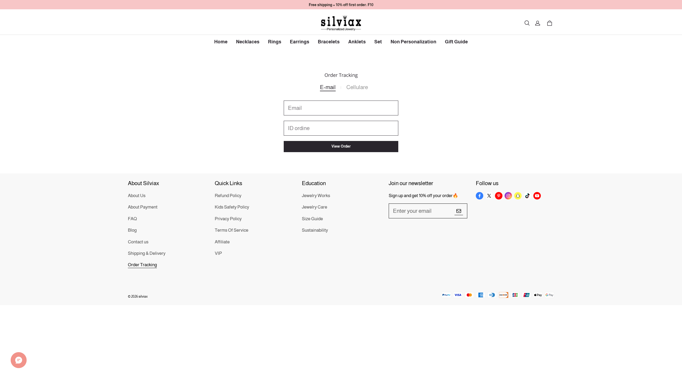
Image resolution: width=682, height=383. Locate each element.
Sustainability (315, 230)
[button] (527, 23)
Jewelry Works (316, 195)
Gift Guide (456, 41)
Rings (274, 41)
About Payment (142, 207)
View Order (341, 146)
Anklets (357, 41)
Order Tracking (142, 264)
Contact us (138, 241)
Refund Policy (228, 195)
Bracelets (329, 41)
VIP (218, 253)
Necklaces (247, 41)
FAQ (132, 218)
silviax (143, 296)
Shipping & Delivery (146, 253)
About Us (136, 195)
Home (221, 41)
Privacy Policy (228, 218)
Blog (132, 230)
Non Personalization (413, 41)
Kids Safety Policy (232, 207)
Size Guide (312, 218)
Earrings (299, 41)
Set (378, 41)
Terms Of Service (231, 230)
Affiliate (222, 241)
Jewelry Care (314, 207)
